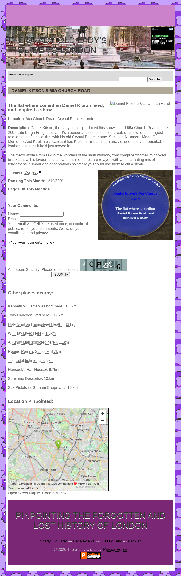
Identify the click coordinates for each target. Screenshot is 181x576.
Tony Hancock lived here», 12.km (35, 315)
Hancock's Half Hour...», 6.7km (33, 370)
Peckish (134, 541)
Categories (28, 75)
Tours (18, 75)
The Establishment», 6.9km (30, 360)
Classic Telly (111, 541)
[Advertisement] (91, 15)
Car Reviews (84, 541)
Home (12, 75)
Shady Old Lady (53, 541)
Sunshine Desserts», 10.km (31, 379)
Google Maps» (54, 493)
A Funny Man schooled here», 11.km (38, 342)
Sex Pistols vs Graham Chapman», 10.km (43, 388)
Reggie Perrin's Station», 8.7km (34, 351)
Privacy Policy (115, 549)
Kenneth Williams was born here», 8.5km (42, 306)
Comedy (31, 172)
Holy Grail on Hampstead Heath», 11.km (41, 324)
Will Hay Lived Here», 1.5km (32, 333)
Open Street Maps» (24, 493)
